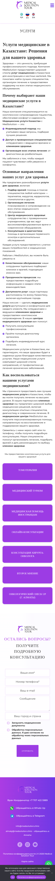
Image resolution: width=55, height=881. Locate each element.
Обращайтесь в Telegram (30, 816)
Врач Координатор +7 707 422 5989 (27, 800)
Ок (13, 877)
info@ (18, 826)
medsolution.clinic (30, 826)
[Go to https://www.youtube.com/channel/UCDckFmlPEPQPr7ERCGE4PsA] (35, 845)
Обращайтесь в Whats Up (30, 808)
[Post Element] (27, 471)
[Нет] (52, 873)
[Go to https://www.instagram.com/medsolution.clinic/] (27, 845)
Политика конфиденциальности (19, 854)
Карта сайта (27, 861)
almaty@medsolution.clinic (19, 831)
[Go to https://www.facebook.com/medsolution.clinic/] (19, 845)
